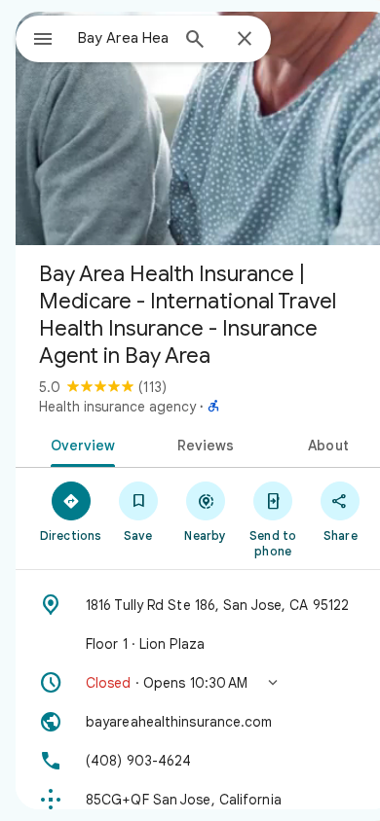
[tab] (79, 443)
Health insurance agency (117, 406)
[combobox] (123, 38)
